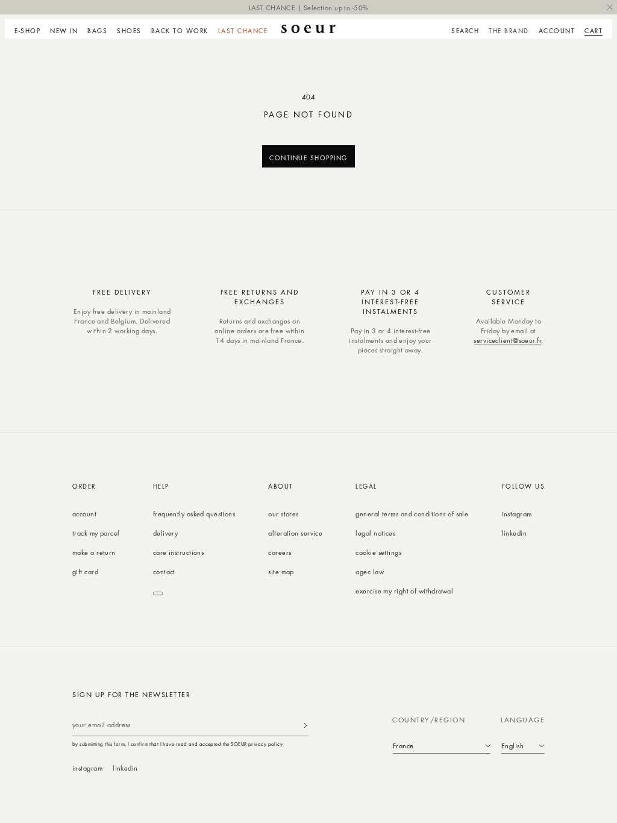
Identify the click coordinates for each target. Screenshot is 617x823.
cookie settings (378, 552)
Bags (97, 30)
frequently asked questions (194, 513)
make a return (94, 552)
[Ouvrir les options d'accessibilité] (158, 593)
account (84, 513)
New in (64, 30)
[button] (29, 29)
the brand (509, 30)
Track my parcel (96, 532)
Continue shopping (308, 157)
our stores (283, 513)
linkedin (514, 532)
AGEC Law (369, 571)
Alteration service (295, 532)
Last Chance (243, 30)
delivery (165, 532)
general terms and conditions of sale (411, 513)
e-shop (27, 30)
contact (164, 571)
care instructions (178, 552)
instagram (517, 513)
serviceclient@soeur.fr (507, 340)
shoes (129, 30)
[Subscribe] (305, 725)
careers (279, 552)
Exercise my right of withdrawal (404, 590)
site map (281, 571)
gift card (85, 571)
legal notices (375, 532)
